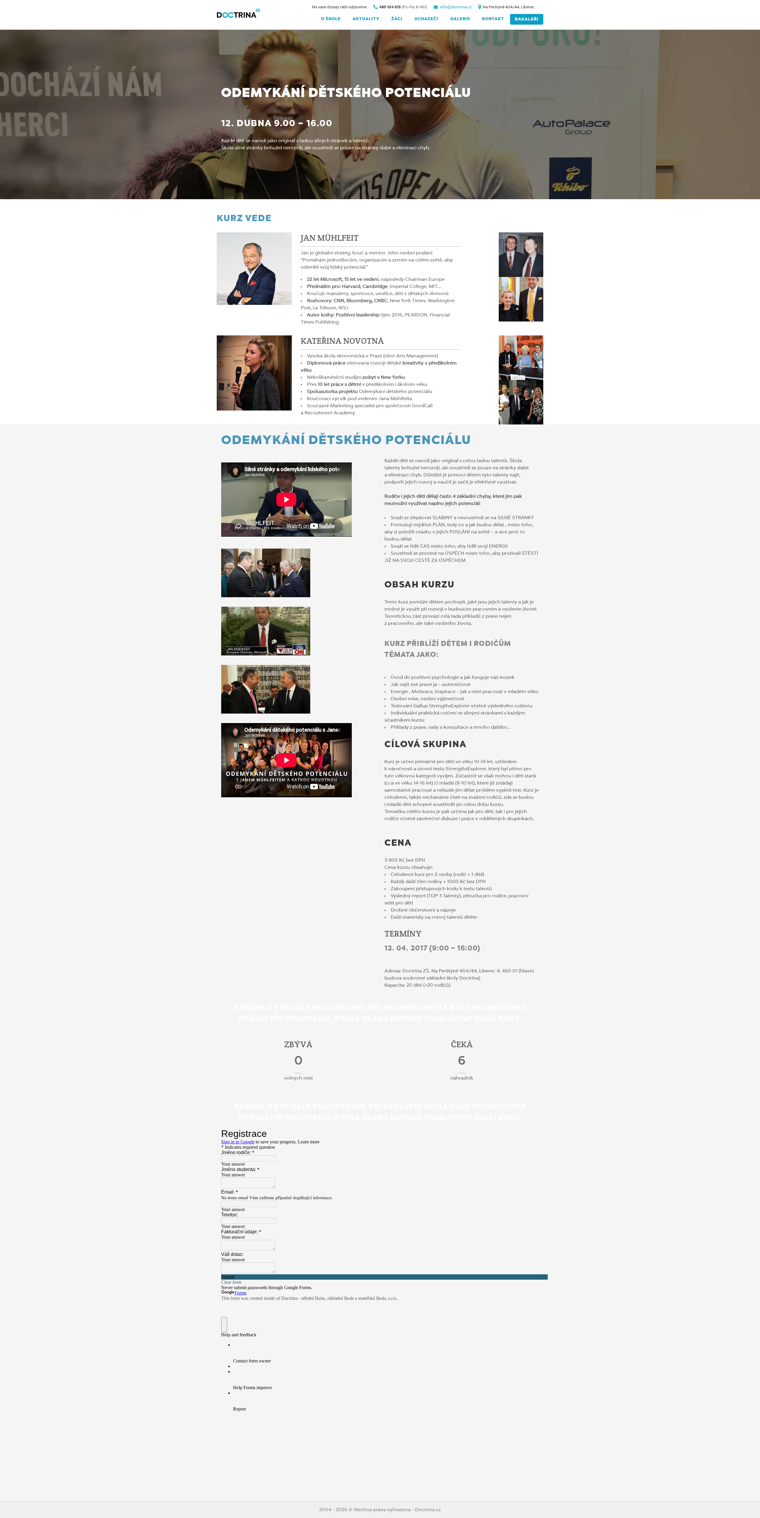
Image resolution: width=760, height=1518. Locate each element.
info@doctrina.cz (455, 7)
